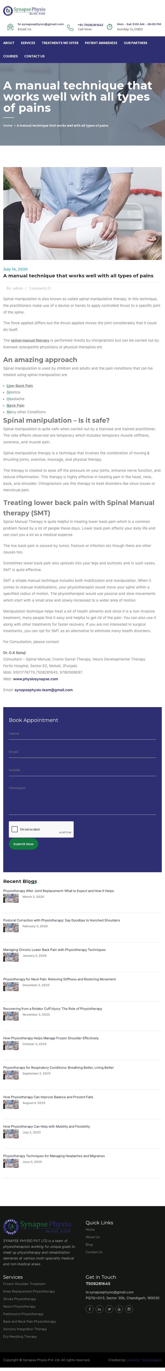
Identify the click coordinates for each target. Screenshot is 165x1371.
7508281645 (98, 1283)
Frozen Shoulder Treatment (24, 1284)
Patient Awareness (101, 43)
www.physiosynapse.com (35, 679)
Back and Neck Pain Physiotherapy (29, 1321)
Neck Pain (15, 405)
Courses (10, 56)
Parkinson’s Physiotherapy (23, 1314)
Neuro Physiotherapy (19, 1306)
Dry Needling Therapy (20, 1336)
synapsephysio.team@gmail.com (44, 690)
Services (28, 43)
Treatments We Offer (60, 43)
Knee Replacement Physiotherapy (29, 1291)
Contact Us (34, 56)
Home (7, 125)
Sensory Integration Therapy (25, 1329)
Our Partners (135, 43)
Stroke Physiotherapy (19, 1299)
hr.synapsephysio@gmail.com (110, 1292)
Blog (89, 1244)
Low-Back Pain (20, 386)
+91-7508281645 (90, 25)
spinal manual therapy (30, 340)
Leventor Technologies (144, 1360)
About (8, 43)
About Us (93, 1237)
